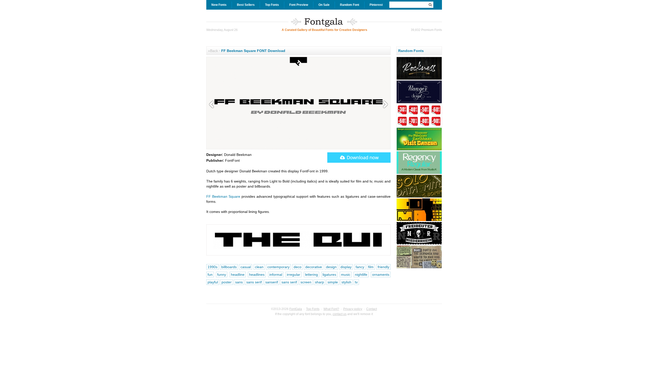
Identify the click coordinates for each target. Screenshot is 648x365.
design (331, 267)
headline (238, 274)
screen (305, 282)
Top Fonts (272, 5)
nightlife (361, 274)
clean (259, 267)
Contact (371, 309)
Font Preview (298, 5)
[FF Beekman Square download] (359, 157)
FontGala (295, 309)
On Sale (324, 5)
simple (333, 282)
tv (356, 282)
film (371, 267)
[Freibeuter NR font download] (419, 244)
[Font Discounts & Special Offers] (419, 126)
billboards (229, 267)
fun (210, 274)
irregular (293, 274)
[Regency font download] (419, 173)
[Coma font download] (419, 220)
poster (226, 282)
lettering (311, 274)
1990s (212, 267)
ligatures (329, 274)
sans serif (254, 282)
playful (213, 282)
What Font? (331, 309)
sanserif (271, 282)
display (346, 267)
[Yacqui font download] (419, 150)
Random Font (349, 5)
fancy (360, 267)
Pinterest (376, 5)
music (345, 274)
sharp (319, 282)
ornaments (380, 274)
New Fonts (219, 5)
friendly (383, 267)
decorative (313, 267)
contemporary (278, 267)
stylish (346, 282)
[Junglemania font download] (419, 268)
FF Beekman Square (223, 196)
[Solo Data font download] (419, 197)
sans (239, 282)
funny (221, 274)
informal (275, 274)
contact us (340, 314)
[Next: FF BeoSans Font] (384, 105)
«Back (213, 51)
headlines (257, 274)
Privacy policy (352, 309)
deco (297, 267)
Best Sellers (246, 5)
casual (245, 267)
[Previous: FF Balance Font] (212, 105)
